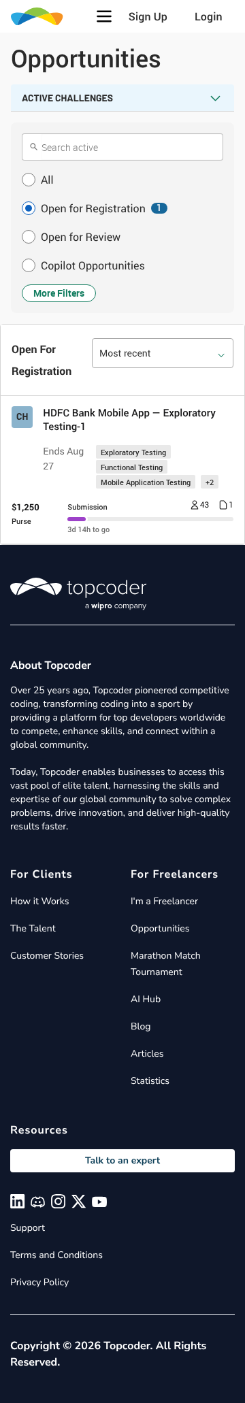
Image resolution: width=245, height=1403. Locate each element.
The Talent (33, 928)
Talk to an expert (122, 1160)
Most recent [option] (125, 353)
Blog (141, 1026)
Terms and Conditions (56, 1255)
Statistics (150, 1080)
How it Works (39, 901)
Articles (147, 1053)
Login (209, 16)
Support (27, 1227)
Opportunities (160, 928)
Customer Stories (47, 955)
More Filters (58, 292)
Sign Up (148, 16)
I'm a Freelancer (164, 901)
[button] (104, 16)
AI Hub (146, 999)
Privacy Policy (39, 1282)
